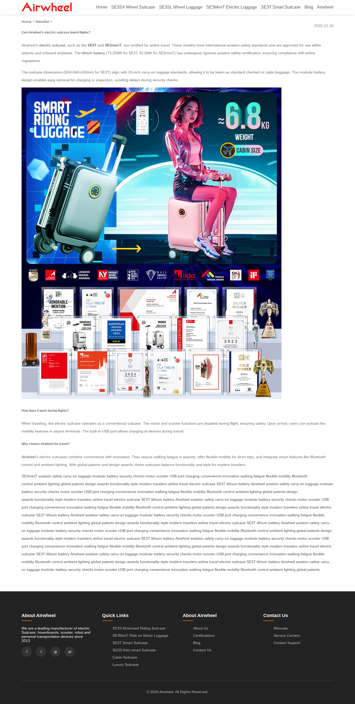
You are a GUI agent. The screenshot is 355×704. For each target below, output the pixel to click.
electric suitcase (52, 45)
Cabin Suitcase (125, 657)
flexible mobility (278, 476)
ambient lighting (47, 484)
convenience (211, 476)
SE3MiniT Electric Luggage (231, 7)
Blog (309, 7)
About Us (200, 628)
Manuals (281, 628)
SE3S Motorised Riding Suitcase (139, 628)
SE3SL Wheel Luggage (180, 7)
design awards (97, 484)
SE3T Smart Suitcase (281, 7)
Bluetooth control (220, 492)
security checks (131, 476)
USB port (176, 476)
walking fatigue (252, 476)
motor (150, 476)
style (134, 484)
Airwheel (325, 7)
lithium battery (93, 53)
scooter (162, 476)
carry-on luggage (77, 476)
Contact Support (287, 643)
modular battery (105, 476)
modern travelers (153, 484)
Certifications (203, 635)
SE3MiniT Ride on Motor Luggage (140, 635)
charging (192, 476)
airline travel (178, 484)
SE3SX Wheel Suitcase (133, 7)
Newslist (42, 21)
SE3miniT (29, 476)
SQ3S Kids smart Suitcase (134, 650)
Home (101, 7)
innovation (230, 476)
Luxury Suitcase (126, 664)
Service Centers (287, 635)
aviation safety (50, 476)
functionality (119, 484)
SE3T (221, 484)
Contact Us (202, 650)
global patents (72, 484)
